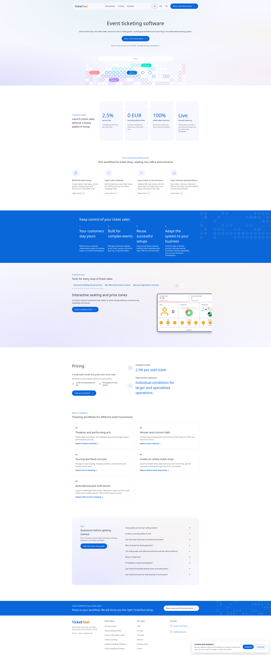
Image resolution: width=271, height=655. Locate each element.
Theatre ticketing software (115, 644)
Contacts (130, 6)
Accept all (248, 647)
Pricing (121, 6)
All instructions (111, 626)
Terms (139, 648)
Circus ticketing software (115, 648)
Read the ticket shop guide (93, 546)
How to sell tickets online (115, 635)
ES (167, 6)
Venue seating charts (113, 631)
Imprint (140, 639)
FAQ (138, 626)
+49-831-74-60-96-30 (180, 626)
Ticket (81, 6)
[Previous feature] (177, 286)
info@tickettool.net (179, 632)
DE (161, 6)
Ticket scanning (111, 639)
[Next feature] (182, 286)
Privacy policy (142, 644)
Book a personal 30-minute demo (179, 608)
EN (155, 6)
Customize (260, 647)
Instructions (110, 6)
